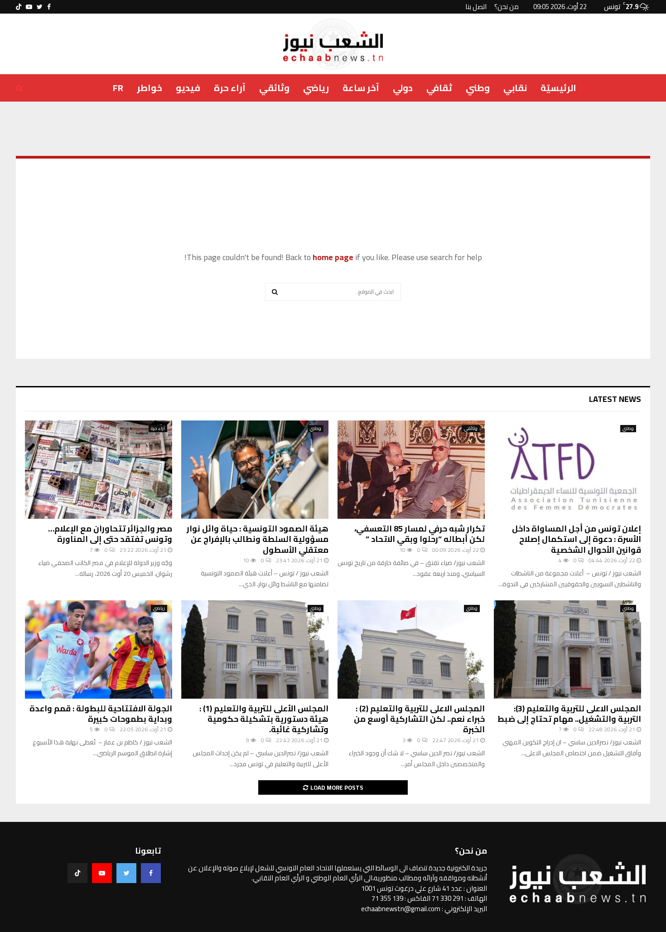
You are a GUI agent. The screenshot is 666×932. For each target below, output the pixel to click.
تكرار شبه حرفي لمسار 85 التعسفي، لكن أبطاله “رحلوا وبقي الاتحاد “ (419, 533)
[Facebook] (151, 873)
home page (333, 257)
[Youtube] (102, 873)
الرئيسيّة (558, 87)
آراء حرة (230, 87)
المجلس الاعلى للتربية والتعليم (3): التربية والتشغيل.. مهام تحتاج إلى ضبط (569, 713)
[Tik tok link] (18, 7)
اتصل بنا (476, 6)
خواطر (149, 87)
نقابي (515, 87)
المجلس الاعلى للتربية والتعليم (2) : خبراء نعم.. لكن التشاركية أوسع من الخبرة (419, 719)
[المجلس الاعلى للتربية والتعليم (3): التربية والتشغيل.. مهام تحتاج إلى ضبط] (567, 649)
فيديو (188, 87)
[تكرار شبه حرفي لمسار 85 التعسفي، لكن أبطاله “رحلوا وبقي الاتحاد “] (411, 469)
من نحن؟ (506, 6)
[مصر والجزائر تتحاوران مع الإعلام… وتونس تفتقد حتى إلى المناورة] (98, 469)
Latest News (615, 398)
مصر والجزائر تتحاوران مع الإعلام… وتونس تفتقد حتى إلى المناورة (110, 533)
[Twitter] (126, 873)
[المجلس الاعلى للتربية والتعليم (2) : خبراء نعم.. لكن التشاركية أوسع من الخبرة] (411, 649)
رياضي (316, 87)
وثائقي (274, 87)
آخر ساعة (361, 87)
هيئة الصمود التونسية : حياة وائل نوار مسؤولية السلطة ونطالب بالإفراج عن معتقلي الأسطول (257, 539)
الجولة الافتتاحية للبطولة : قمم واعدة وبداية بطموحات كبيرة (100, 713)
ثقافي (439, 87)
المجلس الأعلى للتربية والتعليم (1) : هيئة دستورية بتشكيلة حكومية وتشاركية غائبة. (263, 719)
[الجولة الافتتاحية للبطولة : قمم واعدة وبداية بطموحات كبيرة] (98, 649)
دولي (403, 87)
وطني (478, 87)
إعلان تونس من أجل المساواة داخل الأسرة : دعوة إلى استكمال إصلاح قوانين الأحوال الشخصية (576, 539)
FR (118, 87)
